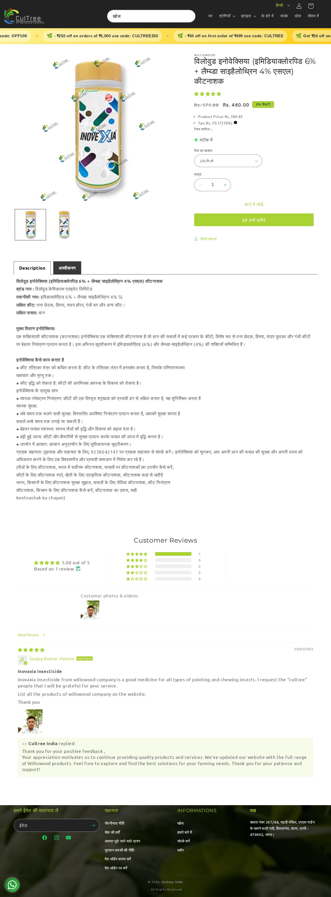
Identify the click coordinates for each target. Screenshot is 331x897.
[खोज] (189, 16)
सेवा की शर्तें (112, 832)
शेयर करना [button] (208, 238)
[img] (31, 649)
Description (32, 268)
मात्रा (197, 174)
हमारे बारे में (184, 832)
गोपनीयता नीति (115, 823)
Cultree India (172, 882)
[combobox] (151, 16)
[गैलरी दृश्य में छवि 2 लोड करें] (63, 224)
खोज (180, 823)
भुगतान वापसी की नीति (119, 850)
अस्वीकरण (67, 268)
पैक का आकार (203, 150)
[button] (227, 16)
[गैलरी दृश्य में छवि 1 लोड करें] (30, 224)
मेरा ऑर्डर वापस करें (118, 858)
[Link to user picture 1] (30, 721)
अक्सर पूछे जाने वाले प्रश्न (122, 841)
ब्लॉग (180, 850)
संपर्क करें (183, 841)
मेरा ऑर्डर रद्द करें (116, 867)
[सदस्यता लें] (93, 825)
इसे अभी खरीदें (254, 220)
